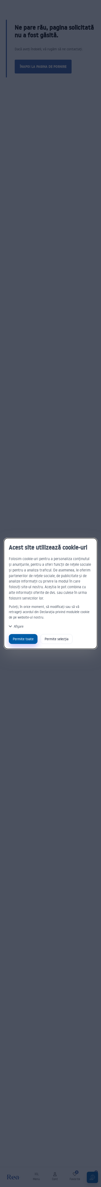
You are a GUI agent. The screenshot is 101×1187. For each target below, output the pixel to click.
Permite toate (23, 639)
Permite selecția (56, 639)
